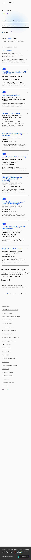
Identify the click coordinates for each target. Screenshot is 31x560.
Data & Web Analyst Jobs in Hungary (11, 316)
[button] (4, 69)
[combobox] (2, 26)
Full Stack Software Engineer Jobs (10, 337)
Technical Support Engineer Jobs (10, 309)
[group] (15, 57)
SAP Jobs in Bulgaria (7, 323)
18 (22, 294)
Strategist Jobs (5, 306)
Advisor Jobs (5, 386)
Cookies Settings (7, 556)
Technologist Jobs (6, 348)
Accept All (24, 556)
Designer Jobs (5, 361)
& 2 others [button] (12, 162)
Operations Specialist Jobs (8, 341)
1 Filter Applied (11, 47)
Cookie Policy (18, 552)
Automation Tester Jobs (8, 382)
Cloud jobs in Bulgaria (7, 320)
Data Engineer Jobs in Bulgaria (9, 358)
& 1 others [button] (10, 56)
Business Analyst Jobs (7, 334)
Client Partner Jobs (6, 344)
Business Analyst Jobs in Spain (9, 330)
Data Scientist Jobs (6, 351)
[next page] (25, 294)
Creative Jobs (5, 368)
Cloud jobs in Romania (7, 375)
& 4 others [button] (16, 121)
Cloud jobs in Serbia (7, 313)
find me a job (5, 280)
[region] (15, 553)
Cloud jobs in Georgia (7, 372)
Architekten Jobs (6, 379)
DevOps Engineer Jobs (7, 327)
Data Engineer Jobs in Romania (10, 365)
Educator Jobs (5, 354)
